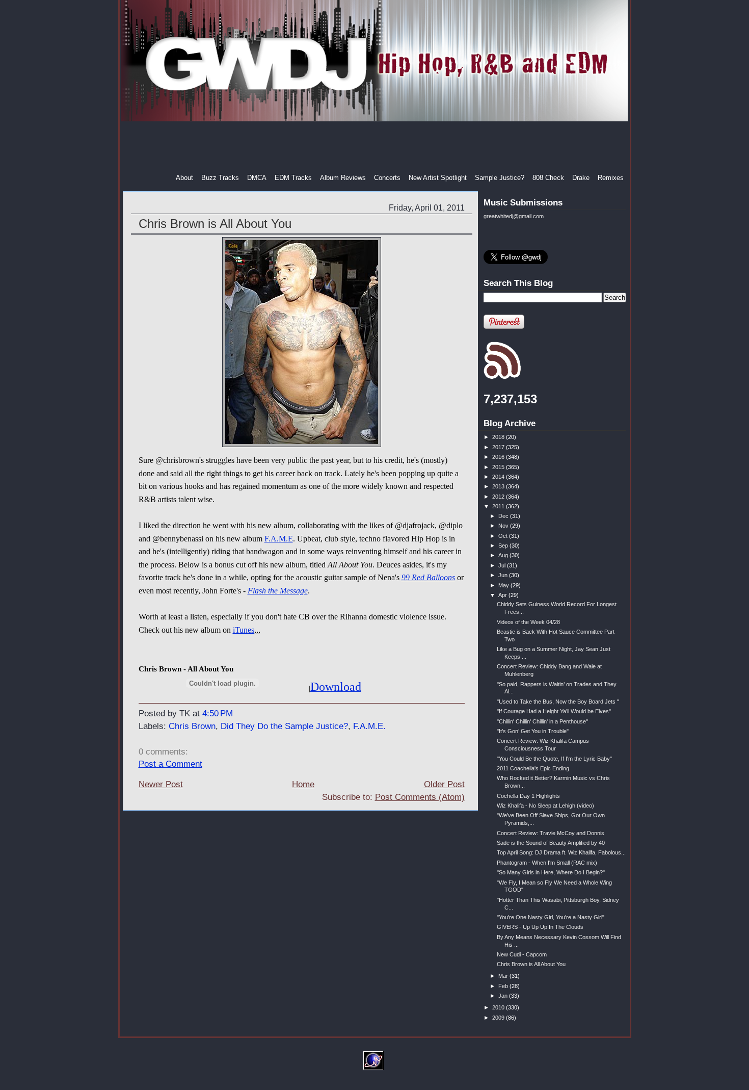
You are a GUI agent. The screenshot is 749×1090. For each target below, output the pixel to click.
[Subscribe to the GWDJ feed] (502, 377)
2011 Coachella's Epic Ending (533, 768)
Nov (504, 526)
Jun (503, 575)
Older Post (444, 784)
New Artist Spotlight (438, 177)
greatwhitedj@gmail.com (514, 216)
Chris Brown (192, 726)
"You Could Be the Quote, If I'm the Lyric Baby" (554, 759)
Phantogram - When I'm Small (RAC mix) (547, 863)
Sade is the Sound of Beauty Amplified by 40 (551, 843)
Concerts (387, 177)
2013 (499, 486)
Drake (581, 177)
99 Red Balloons (428, 577)
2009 (499, 1018)
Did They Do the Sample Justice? (284, 726)
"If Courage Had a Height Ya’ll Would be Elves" (554, 711)
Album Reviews (343, 177)
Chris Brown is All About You (215, 223)
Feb (504, 986)
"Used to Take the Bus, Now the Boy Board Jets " (558, 701)
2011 (499, 506)
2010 (499, 1007)
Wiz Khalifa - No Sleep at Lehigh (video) (545, 805)
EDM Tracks (293, 177)
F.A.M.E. (369, 726)
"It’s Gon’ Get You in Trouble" (533, 731)
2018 (499, 437)
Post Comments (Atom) (420, 797)
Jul (502, 565)
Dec (504, 516)
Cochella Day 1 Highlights (528, 796)
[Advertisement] (375, 147)
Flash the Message (278, 590)
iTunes (243, 630)
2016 (499, 457)
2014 (499, 477)
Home (303, 784)
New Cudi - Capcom (522, 954)
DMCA (256, 177)
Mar (504, 976)
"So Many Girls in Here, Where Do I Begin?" (551, 872)
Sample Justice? (499, 177)
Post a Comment (170, 764)
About (184, 177)
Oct (503, 536)
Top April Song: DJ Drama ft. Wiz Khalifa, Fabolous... (561, 852)
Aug (504, 555)
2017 (499, 447)
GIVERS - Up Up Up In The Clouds (540, 927)
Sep (504, 545)
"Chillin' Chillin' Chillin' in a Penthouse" (542, 721)
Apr (503, 595)
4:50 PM (217, 713)
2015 (499, 467)
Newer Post (161, 784)
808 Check (548, 177)
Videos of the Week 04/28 (528, 622)
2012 (499, 497)
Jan (503, 996)
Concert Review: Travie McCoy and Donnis (550, 833)
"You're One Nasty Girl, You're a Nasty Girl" (550, 917)
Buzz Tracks (220, 177)
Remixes (611, 177)
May (504, 585)
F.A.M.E (278, 538)
